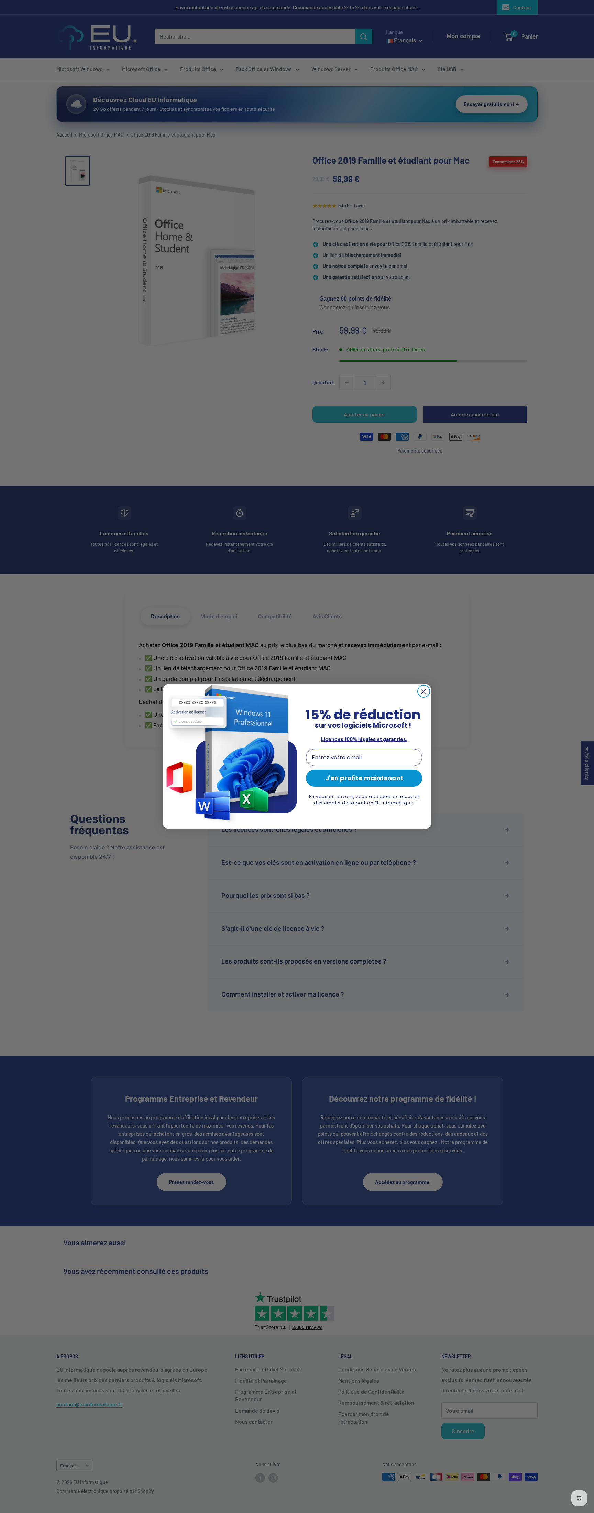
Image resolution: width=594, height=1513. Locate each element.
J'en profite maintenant (364, 778)
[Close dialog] (424, 691)
